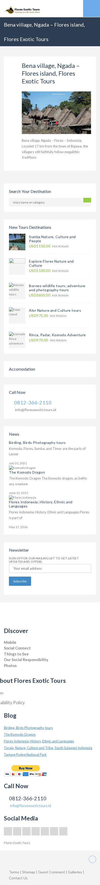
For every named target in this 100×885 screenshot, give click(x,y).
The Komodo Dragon (27, 472)
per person (48, 246)
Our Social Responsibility (26, 659)
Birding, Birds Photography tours (37, 442)
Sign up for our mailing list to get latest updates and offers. (44, 560)
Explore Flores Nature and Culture (51, 263)
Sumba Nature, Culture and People (52, 238)
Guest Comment (51, 872)
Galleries (75, 872)
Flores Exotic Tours (17, 843)
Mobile (10, 642)
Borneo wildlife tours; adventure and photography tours (57, 288)
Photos (10, 665)
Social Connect (17, 648)
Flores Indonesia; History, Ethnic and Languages (41, 504)
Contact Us (18, 878)
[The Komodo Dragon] (22, 467)
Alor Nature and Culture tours (55, 310)
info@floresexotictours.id (35, 410)
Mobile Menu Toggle (91, 8)
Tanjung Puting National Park (25, 755)
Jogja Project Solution (18, 670)
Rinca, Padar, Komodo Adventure (57, 335)
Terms (14, 872)
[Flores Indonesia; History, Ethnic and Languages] (22, 497)
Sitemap (29, 872)
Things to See (16, 654)
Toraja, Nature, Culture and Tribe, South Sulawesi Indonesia (48, 748)
